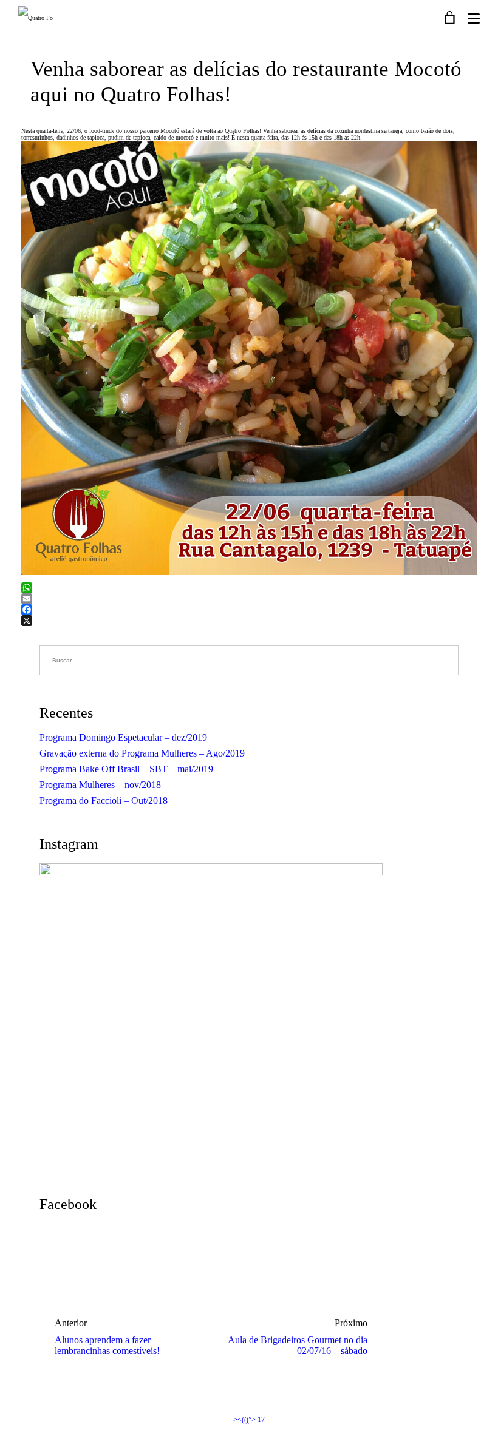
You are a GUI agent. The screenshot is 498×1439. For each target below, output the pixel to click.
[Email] (249, 598)
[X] (249, 620)
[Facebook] (249, 609)
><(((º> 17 (249, 1419)
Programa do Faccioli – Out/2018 (103, 800)
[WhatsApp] (249, 587)
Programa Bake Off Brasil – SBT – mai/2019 (126, 769)
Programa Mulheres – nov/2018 (100, 785)
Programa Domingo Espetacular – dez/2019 (123, 737)
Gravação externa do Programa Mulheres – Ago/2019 (142, 753)
